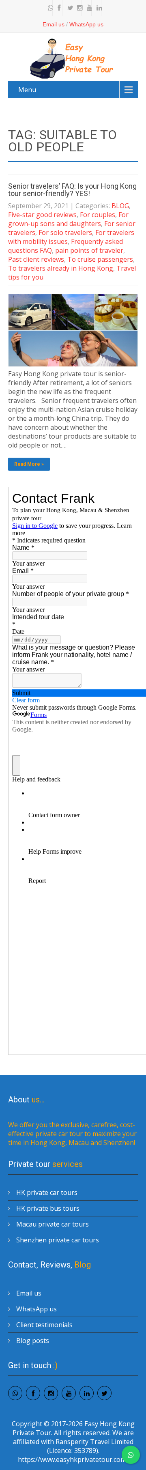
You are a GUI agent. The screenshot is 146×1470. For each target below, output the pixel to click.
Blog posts (32, 1340)
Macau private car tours (52, 1224)
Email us (53, 24)
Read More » (29, 464)
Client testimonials (44, 1324)
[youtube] (88, 8)
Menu (27, 89)
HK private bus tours (47, 1208)
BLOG (120, 205)
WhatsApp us (86, 24)
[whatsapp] (49, 8)
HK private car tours (46, 1192)
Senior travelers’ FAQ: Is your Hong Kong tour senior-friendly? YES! (72, 190)
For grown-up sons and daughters (68, 219)
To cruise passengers (100, 259)
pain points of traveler (89, 250)
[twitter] (68, 8)
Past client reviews (36, 259)
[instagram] (78, 8)
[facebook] (58, 8)
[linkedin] (97, 8)
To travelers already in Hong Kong (60, 268)
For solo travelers (65, 232)
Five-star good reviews (42, 214)
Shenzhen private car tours (57, 1239)
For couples (97, 214)
